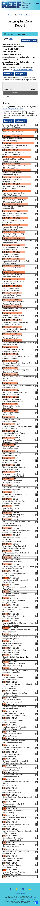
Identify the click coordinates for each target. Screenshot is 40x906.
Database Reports (25, 15)
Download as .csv (29, 40)
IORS (11, 39)
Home (10, 15)
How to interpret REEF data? (23, 70)
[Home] (16, 5)
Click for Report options (16, 34)
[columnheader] (7, 89)
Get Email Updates (20, 893)
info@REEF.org (32, 897)
